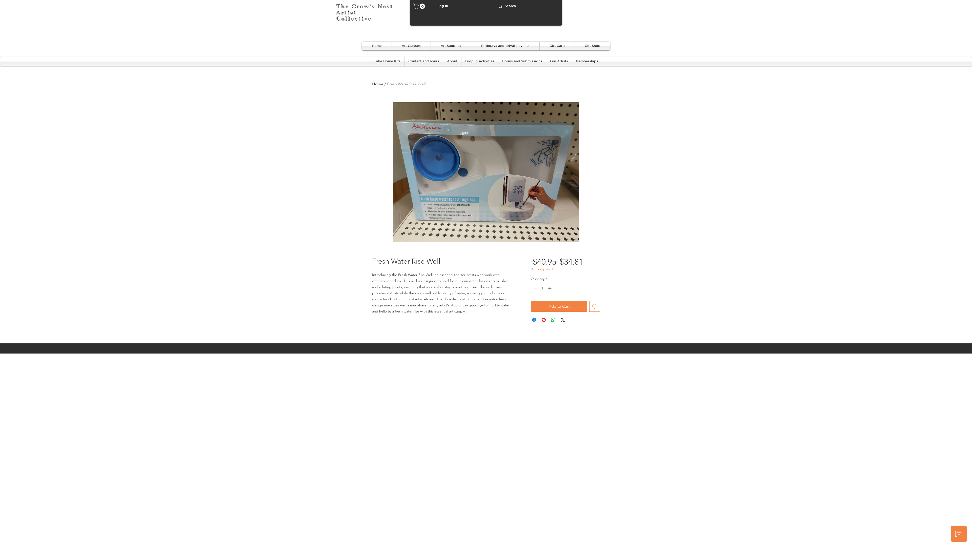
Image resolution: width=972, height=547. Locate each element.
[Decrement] (535, 288)
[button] (419, 6)
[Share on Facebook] (534, 320)
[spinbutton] (542, 288)
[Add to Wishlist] (594, 306)
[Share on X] (563, 320)
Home (377, 84)
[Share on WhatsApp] (553, 320)
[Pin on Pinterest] (544, 320)
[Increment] (550, 288)
